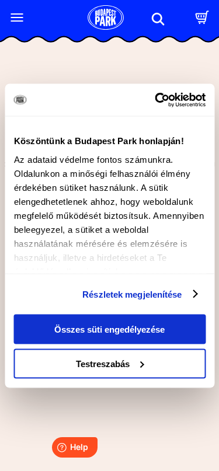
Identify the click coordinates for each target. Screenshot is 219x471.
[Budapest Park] (106, 18)
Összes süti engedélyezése (109, 329)
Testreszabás (103, 363)
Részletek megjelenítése (132, 294)
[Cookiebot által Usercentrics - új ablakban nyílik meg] (156, 99)
